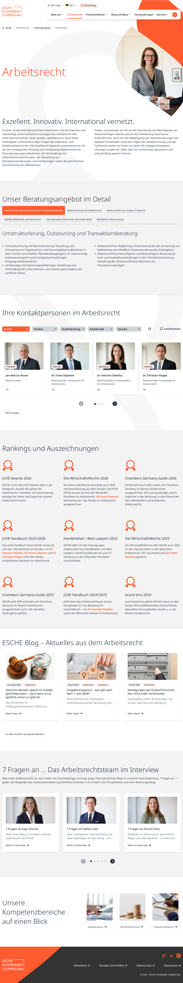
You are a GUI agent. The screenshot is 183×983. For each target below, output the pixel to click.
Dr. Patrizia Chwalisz (109, 375)
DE (71, 5)
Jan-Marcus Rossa (17, 375)
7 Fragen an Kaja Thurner (22, 829)
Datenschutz (144, 965)
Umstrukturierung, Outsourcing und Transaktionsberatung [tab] (34, 210)
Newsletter (80, 965)
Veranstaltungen (144, 14)
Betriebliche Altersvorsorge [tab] (110, 219)
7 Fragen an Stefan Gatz (82, 829)
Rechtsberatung (42, 27)
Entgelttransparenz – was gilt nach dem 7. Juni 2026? (89, 691)
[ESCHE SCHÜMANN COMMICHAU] (12, 11)
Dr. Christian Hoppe (155, 375)
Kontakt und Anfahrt (111, 965)
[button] (95, 404)
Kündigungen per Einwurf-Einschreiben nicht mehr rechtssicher (151, 691)
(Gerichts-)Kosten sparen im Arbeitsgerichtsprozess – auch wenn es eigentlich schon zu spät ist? (30, 693)
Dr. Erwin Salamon (62, 375)
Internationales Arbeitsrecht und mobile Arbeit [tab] (69, 219)
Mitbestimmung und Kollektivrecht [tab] (84, 210)
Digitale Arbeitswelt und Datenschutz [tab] (23, 219)
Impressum (171, 965)
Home (8, 27)
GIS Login (55, 5)
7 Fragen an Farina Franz (144, 829)
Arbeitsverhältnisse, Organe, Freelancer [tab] (126, 210)
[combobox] (45, 329)
